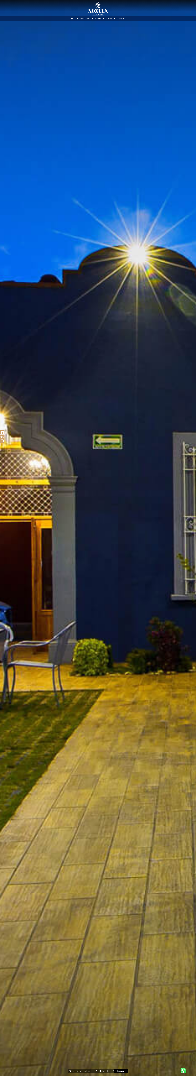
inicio (73, 18)
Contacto (121, 18)
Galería (109, 18)
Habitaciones (85, 18)
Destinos (98, 18)
